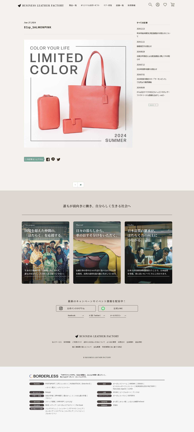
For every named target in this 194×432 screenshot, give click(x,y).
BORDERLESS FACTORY (145, 386)
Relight (48, 392)
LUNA (130, 389)
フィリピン (79, 411)
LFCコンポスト (62, 384)
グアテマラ (72, 408)
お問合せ (121, 342)
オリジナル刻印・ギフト (90, 5)
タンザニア (69, 411)
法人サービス (57, 342)
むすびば (69, 402)
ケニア (80, 408)
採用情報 (132, 5)
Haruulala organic (119, 389)
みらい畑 (123, 402)
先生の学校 (49, 396)
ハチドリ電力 (50, 387)
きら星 (115, 402)
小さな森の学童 (80, 396)
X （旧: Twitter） (95, 315)
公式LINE (118, 308)
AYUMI (115, 392)
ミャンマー (62, 408)
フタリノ (48, 398)
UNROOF (60, 402)
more (152, 105)
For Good (79, 405)
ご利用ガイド (77, 342)
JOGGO (140, 384)
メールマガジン (115, 315)
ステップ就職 (50, 402)
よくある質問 (111, 342)
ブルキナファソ (51, 413)
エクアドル (59, 411)
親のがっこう (68, 396)
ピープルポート (125, 392)
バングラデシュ (51, 408)
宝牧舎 (115, 405)
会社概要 (97, 347)
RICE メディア (50, 405)
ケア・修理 (108, 5)
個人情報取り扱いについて (81, 347)
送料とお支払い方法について (94, 342)
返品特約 (138, 342)
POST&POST (50, 384)
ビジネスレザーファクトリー (123, 386)
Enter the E (86, 384)
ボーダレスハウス (119, 396)
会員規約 (130, 342)
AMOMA (132, 384)
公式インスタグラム (76, 308)
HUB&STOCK (75, 384)
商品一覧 (73, 5)
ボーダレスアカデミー (66, 405)
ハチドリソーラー (63, 387)
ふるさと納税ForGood (136, 402)
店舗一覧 (120, 5)
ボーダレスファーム (120, 384)
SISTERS (131, 396)
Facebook (71, 315)
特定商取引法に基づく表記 (112, 347)
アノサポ (136, 392)
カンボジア (49, 411)
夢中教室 (58, 396)
